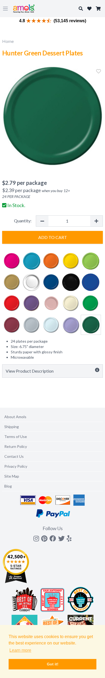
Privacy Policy (15, 466)
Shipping (11, 426)
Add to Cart (52, 237)
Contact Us (14, 456)
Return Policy (15, 446)
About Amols (15, 416)
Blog (8, 486)
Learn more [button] (20, 650)
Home (8, 41)
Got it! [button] (52, 664)
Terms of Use (15, 436)
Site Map (11, 476)
